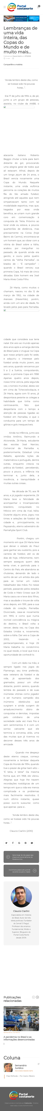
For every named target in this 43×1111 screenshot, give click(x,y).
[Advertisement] (21, 969)
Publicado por (13, 56)
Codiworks (28, 1103)
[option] (21, 1025)
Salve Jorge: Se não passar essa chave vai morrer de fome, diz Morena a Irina (22, 857)
